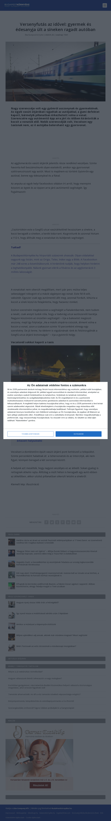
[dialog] (55, 410)
